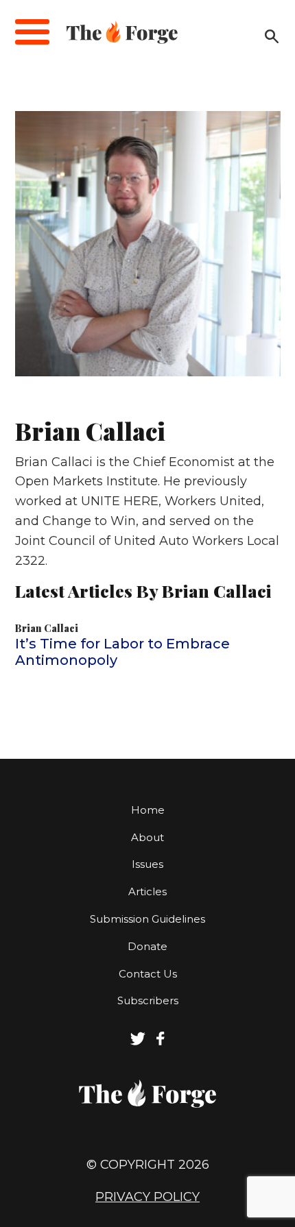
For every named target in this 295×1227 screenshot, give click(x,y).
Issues (147, 864)
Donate (147, 946)
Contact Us (148, 973)
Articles (147, 891)
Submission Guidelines (147, 918)
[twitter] (138, 1042)
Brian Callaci (46, 628)
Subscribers (147, 1000)
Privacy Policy (147, 1196)
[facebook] (160, 1042)
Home (148, 809)
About (147, 837)
